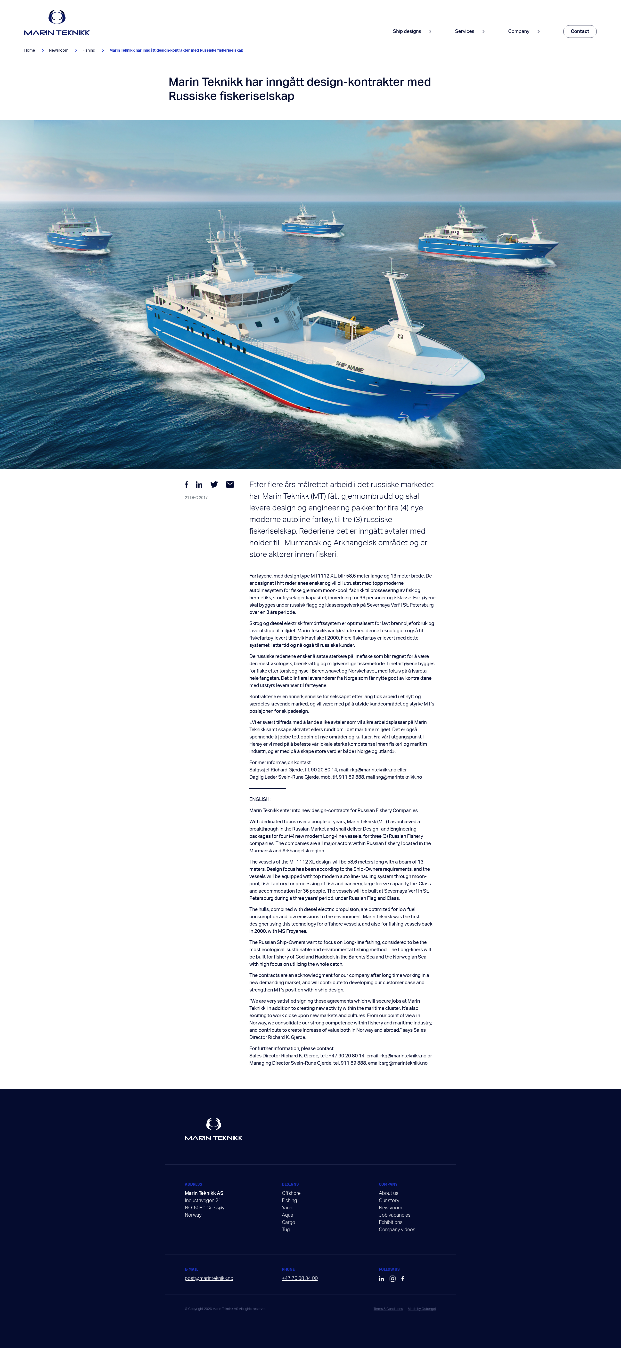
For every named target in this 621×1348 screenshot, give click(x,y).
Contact (580, 31)
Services (464, 31)
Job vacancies (394, 1215)
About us (388, 1193)
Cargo (288, 1222)
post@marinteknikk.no (209, 1278)
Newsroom (58, 50)
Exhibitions (390, 1222)
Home (29, 50)
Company (518, 31)
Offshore (291, 1193)
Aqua (287, 1215)
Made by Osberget (422, 1309)
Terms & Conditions (388, 1309)
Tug (286, 1229)
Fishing (88, 50)
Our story (389, 1200)
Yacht (288, 1207)
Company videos (397, 1229)
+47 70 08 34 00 (300, 1278)
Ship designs (407, 31)
